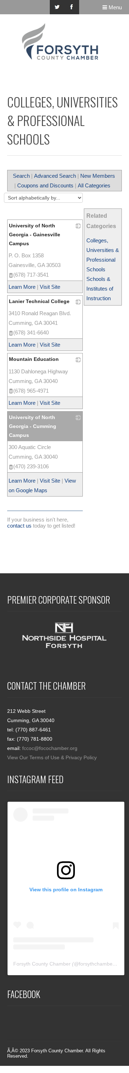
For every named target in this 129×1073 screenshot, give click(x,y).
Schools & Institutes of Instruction (99, 288)
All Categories (94, 185)
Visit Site (50, 287)
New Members (97, 176)
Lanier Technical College (39, 301)
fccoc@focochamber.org (49, 748)
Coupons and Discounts (45, 185)
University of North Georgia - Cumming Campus (32, 426)
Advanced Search (55, 176)
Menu (114, 7)
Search (21, 176)
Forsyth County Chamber (42, 964)
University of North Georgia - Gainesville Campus (34, 234)
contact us (19, 526)
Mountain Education (34, 359)
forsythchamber (96, 964)
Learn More (22, 287)
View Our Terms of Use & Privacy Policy (52, 757)
